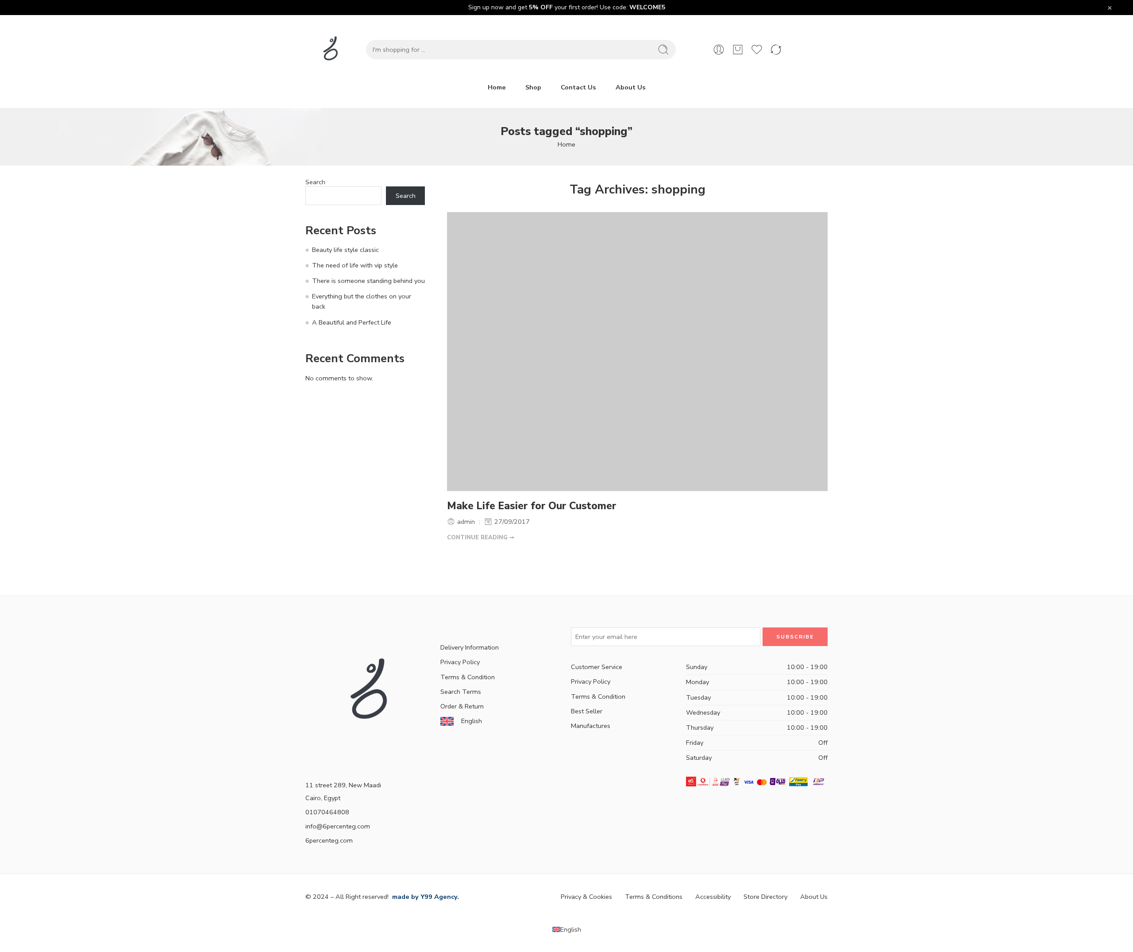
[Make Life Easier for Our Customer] (637, 351)
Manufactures (590, 725)
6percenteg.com (329, 840)
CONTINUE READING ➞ (480, 538)
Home (497, 87)
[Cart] (738, 49)
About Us (631, 87)
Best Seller (586, 711)
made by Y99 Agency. (424, 896)
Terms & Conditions (653, 896)
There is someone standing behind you (368, 280)
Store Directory (765, 896)
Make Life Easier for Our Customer (532, 506)
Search (315, 182)
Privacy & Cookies (586, 896)
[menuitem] (567, 930)
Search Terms (460, 691)
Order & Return (462, 706)
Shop (533, 87)
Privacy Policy (460, 662)
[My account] (719, 49)
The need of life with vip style (355, 265)
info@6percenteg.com (337, 826)
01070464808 (327, 812)
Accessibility (713, 896)
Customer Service (596, 666)
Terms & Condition (467, 677)
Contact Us (578, 87)
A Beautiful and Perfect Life (351, 322)
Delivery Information (469, 647)
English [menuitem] (570, 929)
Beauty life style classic (345, 249)
